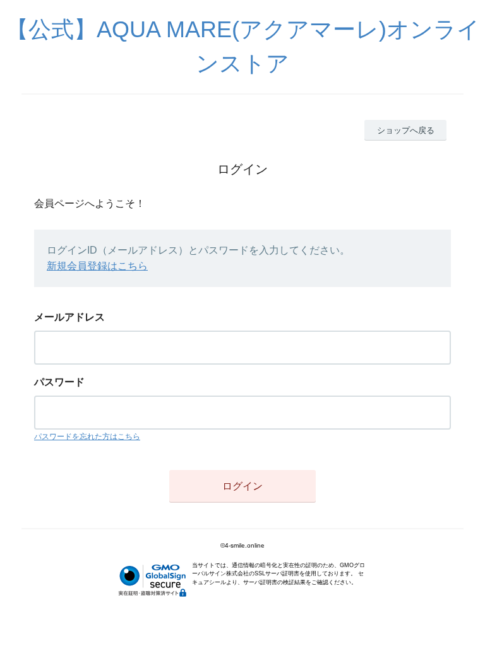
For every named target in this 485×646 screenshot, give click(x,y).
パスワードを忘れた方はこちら (87, 436)
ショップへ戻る (405, 130)
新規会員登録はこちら (97, 266)
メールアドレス (69, 317)
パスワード (59, 382)
